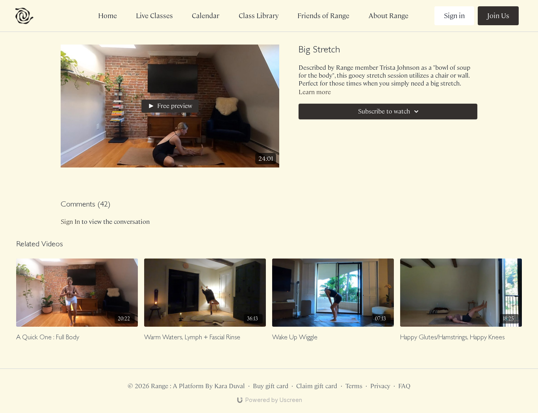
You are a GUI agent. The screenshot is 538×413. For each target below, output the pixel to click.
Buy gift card (270, 386)
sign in (70, 222)
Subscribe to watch (384, 111)
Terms (353, 386)
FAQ (404, 386)
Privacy (380, 386)
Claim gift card (316, 386)
